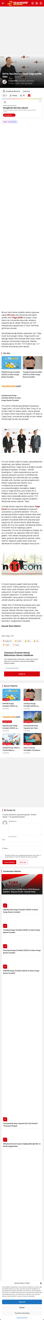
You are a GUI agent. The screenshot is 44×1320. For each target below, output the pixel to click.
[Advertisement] (22, 30)
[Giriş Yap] (40, 3)
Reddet (22, 1307)
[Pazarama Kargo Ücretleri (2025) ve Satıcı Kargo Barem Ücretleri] (22, 945)
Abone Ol (22, 674)
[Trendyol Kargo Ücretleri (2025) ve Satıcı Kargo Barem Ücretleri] (33, 367)
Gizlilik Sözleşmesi (22, 1317)
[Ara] (32, 3)
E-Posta (5, 848)
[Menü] (3, 3)
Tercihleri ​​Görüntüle (22, 1313)
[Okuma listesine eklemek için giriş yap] (29, 95)
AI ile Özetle (12, 122)
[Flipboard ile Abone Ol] (26, 91)
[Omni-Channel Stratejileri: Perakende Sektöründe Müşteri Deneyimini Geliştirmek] (33, 743)
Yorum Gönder (9, 862)
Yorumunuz (13, 821)
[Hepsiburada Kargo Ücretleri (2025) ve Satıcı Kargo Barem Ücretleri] (11, 391)
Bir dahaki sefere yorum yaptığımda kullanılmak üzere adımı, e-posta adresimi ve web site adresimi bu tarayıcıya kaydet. (23, 856)
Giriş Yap (23, 862)
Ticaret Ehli (12, 81)
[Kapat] (40, 101)
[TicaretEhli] (17, 3)
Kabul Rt (22, 1302)
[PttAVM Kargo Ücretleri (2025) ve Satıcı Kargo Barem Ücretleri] (11, 367)
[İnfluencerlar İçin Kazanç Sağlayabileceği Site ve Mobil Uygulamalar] (22, 1139)
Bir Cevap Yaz (9, 810)
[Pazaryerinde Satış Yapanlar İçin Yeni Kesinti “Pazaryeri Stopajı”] (33, 721)
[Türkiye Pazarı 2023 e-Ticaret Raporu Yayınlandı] (11, 743)
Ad (4, 839)
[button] (41, 1283)
